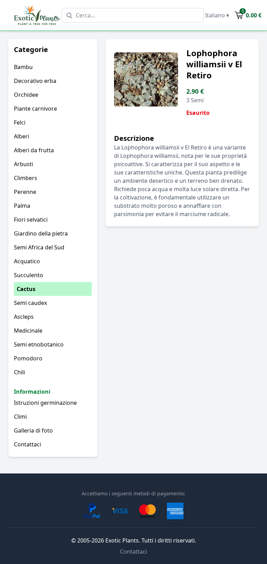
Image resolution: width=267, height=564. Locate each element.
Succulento (28, 275)
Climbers (25, 178)
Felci (19, 122)
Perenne (25, 192)
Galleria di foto (33, 430)
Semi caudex (30, 303)
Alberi (21, 136)
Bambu (23, 67)
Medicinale (28, 330)
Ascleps (24, 317)
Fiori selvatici (31, 219)
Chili (19, 372)
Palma (22, 206)
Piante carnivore (35, 108)
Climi (20, 416)
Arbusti (23, 164)
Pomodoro (28, 358)
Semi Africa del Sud (39, 247)
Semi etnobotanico (39, 344)
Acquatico (27, 261)
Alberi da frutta (34, 150)
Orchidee (26, 95)
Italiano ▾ (217, 15)
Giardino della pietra (41, 233)
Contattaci (27, 444)
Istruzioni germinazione (45, 403)
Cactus (26, 289)
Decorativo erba (35, 81)
